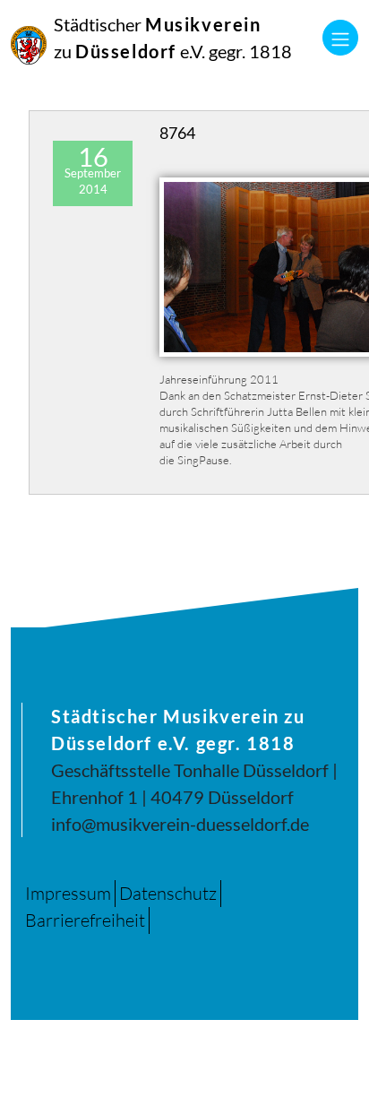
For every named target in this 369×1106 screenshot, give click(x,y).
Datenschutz (168, 893)
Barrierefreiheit (85, 920)
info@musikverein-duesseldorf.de (180, 823)
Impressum (68, 893)
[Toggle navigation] (340, 38)
